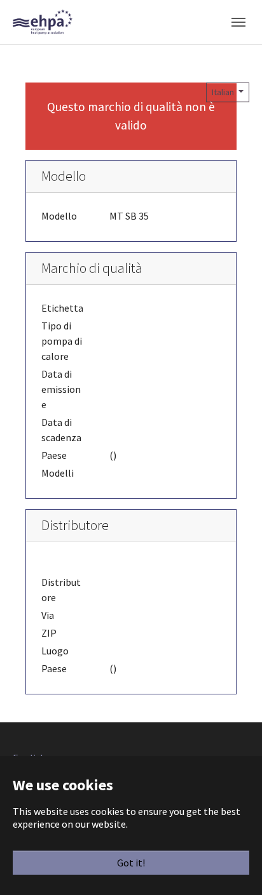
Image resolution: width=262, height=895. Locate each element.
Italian (224, 92)
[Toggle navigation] (238, 22)
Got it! (131, 862)
